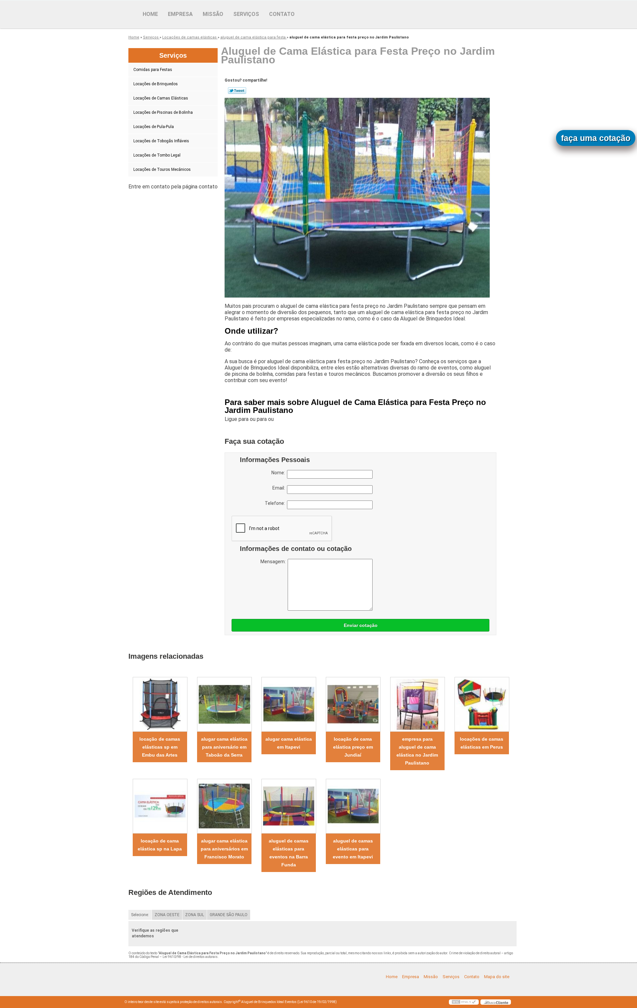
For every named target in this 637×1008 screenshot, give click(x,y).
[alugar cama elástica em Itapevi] (288, 704)
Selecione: (140, 914)
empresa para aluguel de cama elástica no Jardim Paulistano (417, 751)
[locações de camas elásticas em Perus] (482, 704)
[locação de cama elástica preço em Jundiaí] (353, 704)
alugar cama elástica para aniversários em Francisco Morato (224, 848)
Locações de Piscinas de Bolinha (163, 112)
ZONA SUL (194, 914)
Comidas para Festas (152, 69)
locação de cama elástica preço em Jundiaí (353, 747)
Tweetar (237, 90)
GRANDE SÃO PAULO (229, 914)
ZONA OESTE (167, 914)
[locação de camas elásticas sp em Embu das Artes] (160, 704)
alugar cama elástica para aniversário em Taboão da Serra (224, 747)
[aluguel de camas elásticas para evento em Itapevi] (353, 806)
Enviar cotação (361, 625)
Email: (279, 488)
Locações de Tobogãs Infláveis (161, 141)
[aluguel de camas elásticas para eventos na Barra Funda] (288, 806)
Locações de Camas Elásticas (160, 98)
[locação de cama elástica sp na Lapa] (160, 806)
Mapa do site (496, 976)
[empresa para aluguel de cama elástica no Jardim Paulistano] (417, 704)
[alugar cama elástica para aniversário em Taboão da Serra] (224, 704)
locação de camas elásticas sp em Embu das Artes (159, 747)
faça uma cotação (595, 138)
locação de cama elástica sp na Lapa (160, 844)
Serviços (246, 14)
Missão (213, 14)
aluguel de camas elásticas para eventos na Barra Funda (289, 852)
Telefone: (276, 503)
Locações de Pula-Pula (153, 126)
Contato (282, 14)
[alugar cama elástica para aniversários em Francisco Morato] (224, 806)
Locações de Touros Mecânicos (162, 169)
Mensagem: (274, 561)
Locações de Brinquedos (155, 84)
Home (150, 14)
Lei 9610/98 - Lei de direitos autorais (190, 957)
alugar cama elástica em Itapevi (288, 743)
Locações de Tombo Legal (156, 155)
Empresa (180, 14)
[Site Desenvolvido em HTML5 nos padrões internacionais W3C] (464, 1002)
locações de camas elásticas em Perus (481, 743)
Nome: (279, 472)
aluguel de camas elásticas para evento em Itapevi (353, 848)
